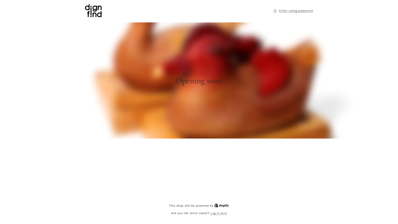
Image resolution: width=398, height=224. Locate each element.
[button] (293, 10)
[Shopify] (221, 205)
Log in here (219, 213)
